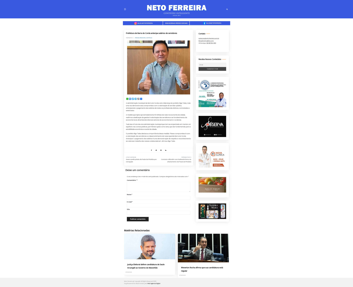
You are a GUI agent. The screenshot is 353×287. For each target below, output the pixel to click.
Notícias (149, 38)
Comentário (132, 180)
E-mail (130, 202)
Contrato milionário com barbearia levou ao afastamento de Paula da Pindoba (176, 160)
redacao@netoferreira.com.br (209, 38)
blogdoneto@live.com (206, 41)
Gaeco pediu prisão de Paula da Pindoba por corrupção (141, 160)
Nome (129, 195)
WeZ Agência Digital (153, 283)
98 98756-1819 (211, 43)
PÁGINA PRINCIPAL (140, 38)
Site (128, 209)
